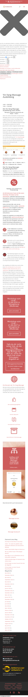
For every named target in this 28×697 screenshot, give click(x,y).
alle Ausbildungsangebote (14, 404)
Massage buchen (14, 518)
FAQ (14, 685)
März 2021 (7, 595)
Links (11, 687)
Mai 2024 (7, 581)
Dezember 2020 (8, 599)
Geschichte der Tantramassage (14, 437)
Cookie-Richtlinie (4, 75)
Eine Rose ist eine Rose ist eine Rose (13, 541)
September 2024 (9, 579)
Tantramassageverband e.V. (9, 675)
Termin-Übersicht (14, 414)
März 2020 (7, 608)
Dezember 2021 (8, 592)
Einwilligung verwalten (5, 696)
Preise (13, 688)
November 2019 (9, 617)
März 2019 (7, 630)
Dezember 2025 (8, 575)
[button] (14, 22)
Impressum (2, 78)
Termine (19, 688)
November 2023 (9, 584)
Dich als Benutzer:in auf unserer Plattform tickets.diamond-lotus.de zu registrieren (12, 268)
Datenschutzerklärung (5, 77)
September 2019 (9, 621)
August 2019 (8, 623)
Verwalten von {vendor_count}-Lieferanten (10, 68)
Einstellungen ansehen (17, 71)
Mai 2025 (7, 577)
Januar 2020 (8, 612)
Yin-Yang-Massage (19, 137)
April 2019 (7, 628)
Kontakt (6, 687)
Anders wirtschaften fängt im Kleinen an (14, 549)
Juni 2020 (7, 603)
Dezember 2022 (8, 590)
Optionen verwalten (5, 65)
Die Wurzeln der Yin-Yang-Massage (13, 385)
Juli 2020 (7, 601)
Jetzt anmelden (14, 311)
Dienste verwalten (4, 66)
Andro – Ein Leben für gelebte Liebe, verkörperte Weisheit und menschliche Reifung (14, 545)
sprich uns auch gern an (18, 217)
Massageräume (18, 687)
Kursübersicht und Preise (14, 424)
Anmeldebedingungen (10, 683)
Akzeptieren (3, 71)
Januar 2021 (8, 597)
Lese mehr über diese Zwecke (7, 70)
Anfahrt (19, 683)
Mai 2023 (7, 586)
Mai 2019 (7, 625)
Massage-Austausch (14, 532)
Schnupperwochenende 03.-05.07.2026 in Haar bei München (15, 366)
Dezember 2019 (8, 614)
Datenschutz (8, 685)
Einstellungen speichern (6, 73)
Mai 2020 (7, 606)
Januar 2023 (8, 588)
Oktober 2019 (8, 619)
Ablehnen (9, 71)
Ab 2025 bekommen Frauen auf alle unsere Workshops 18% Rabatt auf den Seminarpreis (13, 194)
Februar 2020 (8, 610)
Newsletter (8, 688)
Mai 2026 (7, 573)
